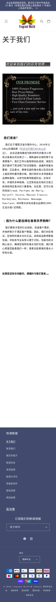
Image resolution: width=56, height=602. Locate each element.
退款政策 (14, 591)
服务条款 (36, 591)
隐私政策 (25, 591)
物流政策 (47, 591)
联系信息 (29, 595)
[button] (6, 21)
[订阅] (46, 527)
